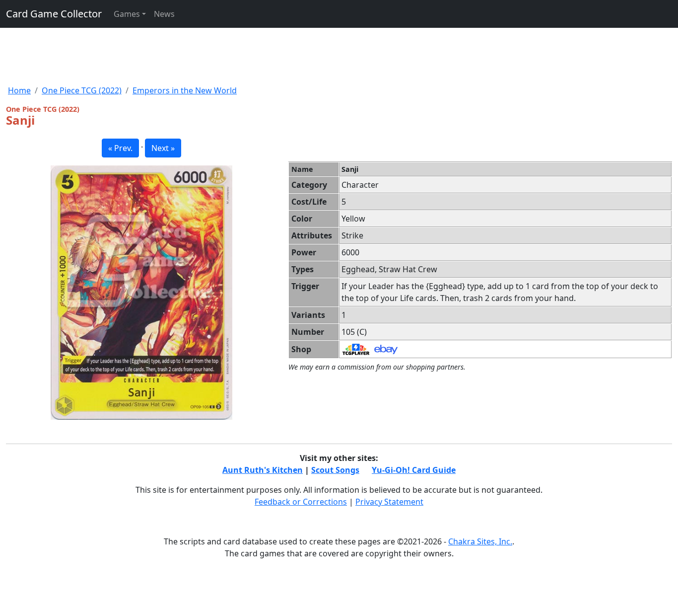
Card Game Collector (54, 13)
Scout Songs (335, 469)
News (164, 13)
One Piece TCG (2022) (82, 90)
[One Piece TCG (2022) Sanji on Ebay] (386, 348)
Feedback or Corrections (301, 501)
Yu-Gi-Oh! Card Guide (414, 469)
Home (19, 90)
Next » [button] (163, 148)
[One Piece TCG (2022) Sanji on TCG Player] (355, 348)
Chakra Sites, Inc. (480, 541)
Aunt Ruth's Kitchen (262, 469)
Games (127, 13)
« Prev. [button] (120, 148)
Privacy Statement (389, 501)
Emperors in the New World (185, 90)
